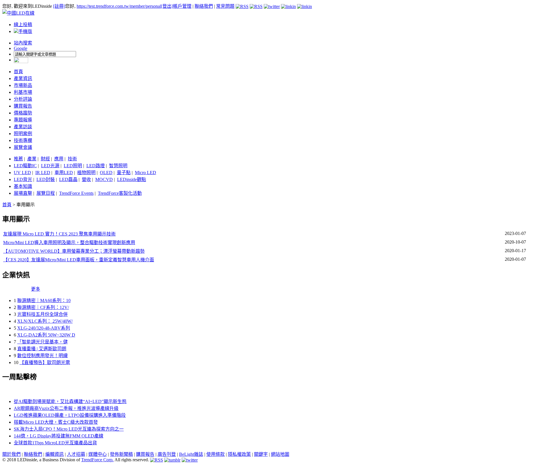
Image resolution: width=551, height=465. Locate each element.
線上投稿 (23, 24)
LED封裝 (45, 179)
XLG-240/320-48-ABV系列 (43, 328)
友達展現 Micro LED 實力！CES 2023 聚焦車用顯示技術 (59, 233)
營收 (86, 179)
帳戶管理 (182, 6)
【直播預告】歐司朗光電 (45, 362)
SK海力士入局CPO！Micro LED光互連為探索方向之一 (69, 429)
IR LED (42, 172)
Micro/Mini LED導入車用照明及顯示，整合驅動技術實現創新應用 (69, 242)
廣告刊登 (167, 454)
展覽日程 (45, 193)
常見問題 (225, 6)
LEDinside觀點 (131, 179)
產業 (31, 158)
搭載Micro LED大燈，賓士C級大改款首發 (56, 422)
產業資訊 (23, 78)
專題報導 (23, 119)
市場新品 (23, 85)
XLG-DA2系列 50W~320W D (46, 334)
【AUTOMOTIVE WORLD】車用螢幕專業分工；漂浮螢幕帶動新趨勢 (74, 251)
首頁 (18, 71)
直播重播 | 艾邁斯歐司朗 (41, 348)
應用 (58, 158)
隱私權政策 (239, 454)
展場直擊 (23, 193)
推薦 (18, 158)
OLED (106, 172)
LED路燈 (95, 165)
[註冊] (59, 6)
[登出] (167, 6)
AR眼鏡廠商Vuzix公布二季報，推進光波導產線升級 (66, 408)
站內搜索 (23, 42)
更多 (35, 289)
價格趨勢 (23, 112)
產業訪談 (23, 126)
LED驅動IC (25, 165)
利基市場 (23, 92)
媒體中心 (97, 454)
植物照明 (86, 172)
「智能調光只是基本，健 (42, 341)
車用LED (64, 172)
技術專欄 (23, 140)
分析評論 (23, 99)
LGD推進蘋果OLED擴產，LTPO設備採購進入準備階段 (70, 415)
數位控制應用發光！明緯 (42, 355)
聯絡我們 (204, 6)
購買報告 (23, 106)
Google (20, 48)
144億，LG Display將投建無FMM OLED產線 (58, 435)
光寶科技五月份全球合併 (42, 314)
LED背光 (23, 179)
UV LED (22, 172)
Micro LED (145, 172)
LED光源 (50, 165)
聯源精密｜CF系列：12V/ (43, 307)
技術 (72, 158)
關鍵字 (261, 454)
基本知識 (23, 186)
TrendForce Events (76, 193)
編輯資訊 (54, 454)
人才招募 (76, 454)
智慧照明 (118, 165)
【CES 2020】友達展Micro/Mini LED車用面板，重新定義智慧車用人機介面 (78, 259)
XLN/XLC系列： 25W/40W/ (45, 321)
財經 (45, 158)
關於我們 (11, 454)
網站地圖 (280, 454)
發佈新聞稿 (121, 454)
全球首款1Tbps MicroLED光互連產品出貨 (55, 442)
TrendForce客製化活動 (120, 193)
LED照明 (73, 165)
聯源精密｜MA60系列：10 (44, 300)
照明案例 (23, 133)
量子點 (124, 172)
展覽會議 (23, 147)
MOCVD (104, 179)
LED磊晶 (68, 179)
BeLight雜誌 (191, 454)
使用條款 (215, 454)
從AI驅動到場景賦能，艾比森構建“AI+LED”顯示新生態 (70, 401)
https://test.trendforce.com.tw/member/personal (119, 6)
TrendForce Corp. (97, 459)
